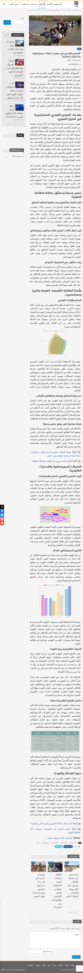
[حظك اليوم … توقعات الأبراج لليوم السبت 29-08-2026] (19, 107)
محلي (41, 4)
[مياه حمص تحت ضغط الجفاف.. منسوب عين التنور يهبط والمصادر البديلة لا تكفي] (71, 866)
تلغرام (61, 838)
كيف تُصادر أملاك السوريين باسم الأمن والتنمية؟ (51, 823)
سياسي (38, 965)
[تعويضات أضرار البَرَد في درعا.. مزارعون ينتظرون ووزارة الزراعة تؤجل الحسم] (38, 866)
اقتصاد (24, 4)
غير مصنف (51, 862)
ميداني (32, 4)
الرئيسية (56, 4)
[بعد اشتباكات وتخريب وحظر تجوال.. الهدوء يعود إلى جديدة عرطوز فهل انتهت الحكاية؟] (19, 85)
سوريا (38, 843)
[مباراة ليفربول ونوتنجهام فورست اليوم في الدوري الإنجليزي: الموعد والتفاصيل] (19, 62)
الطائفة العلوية (54, 843)
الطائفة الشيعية (64, 843)
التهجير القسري (73, 843)
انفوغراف (31, 965)
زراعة (33, 862)
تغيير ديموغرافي (45, 843)
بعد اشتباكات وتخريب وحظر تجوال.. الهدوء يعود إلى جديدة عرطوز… (14, 90)
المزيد (11, 4)
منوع (16, 4)
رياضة (72, 965)
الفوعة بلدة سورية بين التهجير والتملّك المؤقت (51, 461)
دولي (44, 965)
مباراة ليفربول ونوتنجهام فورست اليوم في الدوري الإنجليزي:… (15, 67)
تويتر (50, 838)
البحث (22, 18)
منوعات (60, 965)
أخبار (48, 4)
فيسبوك (68, 838)
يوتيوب (55, 838)
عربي (49, 965)
